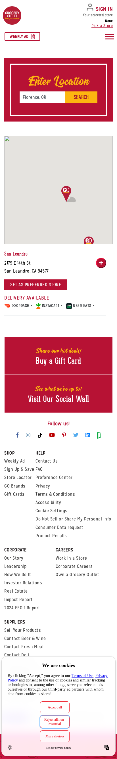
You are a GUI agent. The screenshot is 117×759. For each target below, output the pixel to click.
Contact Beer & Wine (25, 638)
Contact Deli (16, 655)
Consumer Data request (59, 527)
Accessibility (48, 502)
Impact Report (18, 600)
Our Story (14, 558)
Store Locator (18, 477)
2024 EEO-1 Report (22, 608)
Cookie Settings (51, 511)
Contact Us (46, 461)
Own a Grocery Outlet (77, 575)
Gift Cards (14, 494)
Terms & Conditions (55, 494)
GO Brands (15, 486)
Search (81, 97)
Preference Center (54, 477)
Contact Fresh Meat (24, 647)
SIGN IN (104, 9)
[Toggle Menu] (109, 36)
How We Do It (17, 575)
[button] (68, 194)
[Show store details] (101, 263)
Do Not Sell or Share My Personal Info (73, 519)
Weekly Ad (19, 36)
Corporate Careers (74, 566)
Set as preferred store (35, 285)
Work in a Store (71, 558)
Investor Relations (23, 583)
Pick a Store (102, 25)
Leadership (15, 566)
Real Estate (16, 591)
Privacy (42, 486)
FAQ (39, 469)
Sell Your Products (22, 630)
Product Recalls (51, 536)
